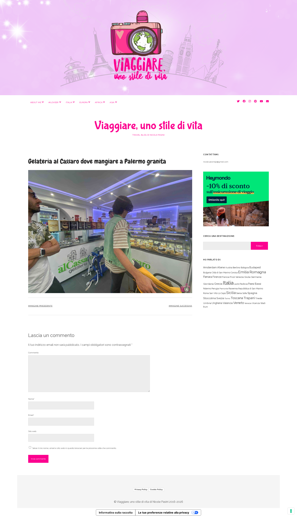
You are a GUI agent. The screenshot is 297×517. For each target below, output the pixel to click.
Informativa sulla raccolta (116, 512)
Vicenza (256, 303)
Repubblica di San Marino (250, 288)
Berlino (236, 267)
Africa (98, 102)
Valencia (228, 303)
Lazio (236, 284)
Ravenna (233, 288)
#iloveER (53, 102)
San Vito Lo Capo (217, 293)
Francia (225, 277)
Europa (83, 102)
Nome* (31, 399)
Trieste (258, 298)
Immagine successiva (180, 306)
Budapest (255, 267)
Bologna (245, 267)
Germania (256, 277)
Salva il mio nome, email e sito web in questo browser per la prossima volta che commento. (74, 448)
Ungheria (217, 303)
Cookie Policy (156, 489)
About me (35, 102)
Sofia (244, 293)
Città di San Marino (221, 272)
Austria (228, 267)
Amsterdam (210, 267)
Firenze (217, 276)
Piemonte (223, 289)
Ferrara (207, 276)
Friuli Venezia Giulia (240, 277)
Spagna (252, 293)
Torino (227, 298)
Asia (112, 102)
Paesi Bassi (254, 283)
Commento (33, 352)
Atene (221, 267)
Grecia (218, 283)
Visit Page (148, 47)
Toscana (237, 298)
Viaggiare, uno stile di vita (148, 125)
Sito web (32, 431)
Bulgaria (207, 272)
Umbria (207, 303)
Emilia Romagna (252, 272)
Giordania (208, 283)
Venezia (248, 303)
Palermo (207, 288)
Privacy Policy (141, 489)
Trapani (249, 298)
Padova (244, 283)
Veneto (238, 303)
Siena (239, 293)
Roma (206, 293)
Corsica (234, 272)
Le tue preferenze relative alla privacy (163, 512)
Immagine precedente (40, 306)
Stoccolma (209, 298)
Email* (31, 415)
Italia (69, 102)
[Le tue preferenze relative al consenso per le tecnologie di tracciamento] (291, 511)
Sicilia (231, 293)
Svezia (220, 298)
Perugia (215, 288)
